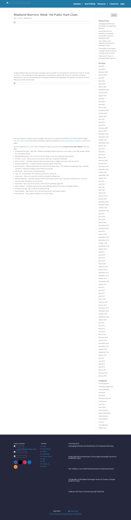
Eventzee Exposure (105, 398)
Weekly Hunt (28, 18)
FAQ (43, 461)
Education (102, 395)
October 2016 (103, 314)
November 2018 (104, 240)
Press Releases (103, 410)
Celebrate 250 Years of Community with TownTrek (86, 492)
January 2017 (103, 305)
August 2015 (103, 355)
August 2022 (103, 146)
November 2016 (104, 311)
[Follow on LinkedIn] (29, 462)
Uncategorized (103, 425)
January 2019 (103, 234)
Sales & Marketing (104, 413)
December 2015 (104, 343)
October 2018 (103, 243)
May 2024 (102, 104)
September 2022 (104, 143)
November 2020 (104, 205)
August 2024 (103, 96)
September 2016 (104, 317)
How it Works (46, 449)
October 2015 (103, 349)
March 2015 (102, 370)
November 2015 (104, 346)
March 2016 (102, 334)
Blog (43, 459)
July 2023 (101, 119)
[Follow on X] (20, 462)
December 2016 (104, 308)
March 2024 (102, 107)
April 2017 (102, 296)
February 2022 (103, 160)
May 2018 (102, 258)
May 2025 (102, 81)
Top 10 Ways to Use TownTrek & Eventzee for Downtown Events (106, 43)
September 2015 (104, 352)
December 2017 (104, 273)
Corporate (102, 392)
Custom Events (47, 456)
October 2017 (103, 278)
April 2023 (102, 125)
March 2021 (102, 193)
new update (30, 147)
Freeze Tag (74, 511)
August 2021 (103, 178)
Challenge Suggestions (106, 386)
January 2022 (103, 163)
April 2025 (102, 84)
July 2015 (101, 358)
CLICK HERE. (20, 141)
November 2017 (104, 275)
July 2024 (101, 98)
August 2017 (103, 284)
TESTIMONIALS (103, 419)
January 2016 (103, 340)
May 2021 (102, 187)
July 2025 (101, 78)
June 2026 (102, 69)
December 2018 (104, 237)
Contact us (45, 464)
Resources (102, 4)
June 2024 (102, 101)
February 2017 (103, 302)
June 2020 (102, 216)
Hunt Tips (102, 404)
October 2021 (103, 172)
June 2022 (102, 149)
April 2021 (102, 190)
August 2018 (103, 249)
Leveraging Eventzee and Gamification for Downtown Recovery (107, 26)
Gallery (44, 451)
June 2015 (102, 361)
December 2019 (104, 225)
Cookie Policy (77, 514)
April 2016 (102, 331)
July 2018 (101, 252)
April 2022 (102, 155)
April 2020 (102, 219)
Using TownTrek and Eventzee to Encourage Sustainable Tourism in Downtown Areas (92, 457)
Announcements (104, 383)
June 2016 (102, 326)
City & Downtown (104, 389)
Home (44, 446)
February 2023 (103, 128)
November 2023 (104, 110)
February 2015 (103, 373)
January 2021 (103, 199)
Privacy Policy (67, 514)
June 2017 (102, 290)
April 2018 (102, 261)
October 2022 (103, 140)
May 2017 (102, 293)
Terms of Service (55, 514)
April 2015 (102, 367)
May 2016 (102, 329)
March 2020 (102, 222)
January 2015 (103, 376)
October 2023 (103, 113)
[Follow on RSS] (16, 467)
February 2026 (103, 72)
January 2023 (103, 131)
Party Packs (46, 454)
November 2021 (104, 169)
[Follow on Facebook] (16, 462)
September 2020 (104, 211)
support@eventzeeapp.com (26, 449)
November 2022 (104, 137)
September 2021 (104, 175)
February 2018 (103, 267)
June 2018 (102, 255)
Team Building (103, 416)
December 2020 (104, 202)
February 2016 (103, 337)
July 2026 (101, 66)
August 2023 (103, 116)
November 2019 (104, 228)
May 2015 (102, 364)
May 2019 (102, 231)
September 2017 (104, 281)
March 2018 (102, 264)
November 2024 (104, 90)
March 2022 (102, 157)
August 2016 (103, 320)
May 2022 (102, 152)
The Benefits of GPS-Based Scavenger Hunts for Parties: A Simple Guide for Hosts (108, 51)
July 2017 (101, 287)
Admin (44, 466)
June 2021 (102, 184)
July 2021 (101, 181)
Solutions (77, 4)
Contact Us (114, 4)
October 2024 (103, 93)
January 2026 (103, 75)
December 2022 (104, 134)
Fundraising (102, 401)
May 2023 (102, 122)
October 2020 (103, 208)
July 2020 (101, 214)
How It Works (90, 4)
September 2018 (104, 246)
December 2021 (104, 166)
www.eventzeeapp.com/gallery (71, 141)
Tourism (101, 422)
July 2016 (101, 323)
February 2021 (103, 196)
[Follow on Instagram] (25, 462)
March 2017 (102, 299)
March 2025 (102, 87)
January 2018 (103, 270)
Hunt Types (102, 407)
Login (122, 4)
